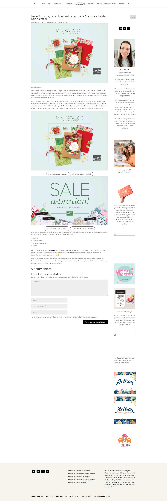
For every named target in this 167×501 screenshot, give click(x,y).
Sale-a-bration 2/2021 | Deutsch (57, 229)
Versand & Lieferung (54, 496)
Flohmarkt (91, 3)
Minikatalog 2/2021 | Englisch (81, 174)
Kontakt (121, 3)
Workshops (69, 3)
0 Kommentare (63, 22)
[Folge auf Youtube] (128, 28)
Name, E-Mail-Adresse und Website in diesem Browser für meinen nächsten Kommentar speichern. (66, 317)
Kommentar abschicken (95, 322)
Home (43, 3)
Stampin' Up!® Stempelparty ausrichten (82, 480)
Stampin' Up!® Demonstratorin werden (82, 474)
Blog (49, 3)
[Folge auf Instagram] (120, 28)
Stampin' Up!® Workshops (77, 483)
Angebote (53, 22)
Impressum (86, 496)
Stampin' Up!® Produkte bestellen (80, 471)
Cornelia (36, 22)
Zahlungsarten (37, 496)
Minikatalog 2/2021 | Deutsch (57, 174)
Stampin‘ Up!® (57, 3)
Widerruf (69, 496)
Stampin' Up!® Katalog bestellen (79, 477)
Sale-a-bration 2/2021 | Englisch (82, 229)
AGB (77, 496)
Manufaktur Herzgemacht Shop (105, 3)
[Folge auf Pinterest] (124, 28)
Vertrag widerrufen (102, 496)
